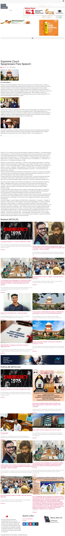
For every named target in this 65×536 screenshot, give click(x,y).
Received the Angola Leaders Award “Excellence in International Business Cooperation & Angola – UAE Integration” (46, 405)
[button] (24, 11)
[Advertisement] (32, 50)
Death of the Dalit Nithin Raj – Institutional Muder (14, 313)
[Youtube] (30, 524)
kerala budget (4, 433)
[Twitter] (27, 524)
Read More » (3, 249)
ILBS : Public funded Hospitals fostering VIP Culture (46, 430)
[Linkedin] (33, 524)
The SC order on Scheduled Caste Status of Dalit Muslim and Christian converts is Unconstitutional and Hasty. (48, 312)
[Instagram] (36, 524)
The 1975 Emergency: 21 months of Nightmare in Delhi (15, 241)
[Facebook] (24, 524)
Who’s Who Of (56, 518)
